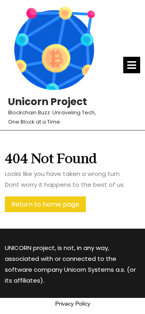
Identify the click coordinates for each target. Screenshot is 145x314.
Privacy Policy (72, 303)
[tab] (131, 65)
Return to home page (48, 205)
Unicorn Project (47, 102)
